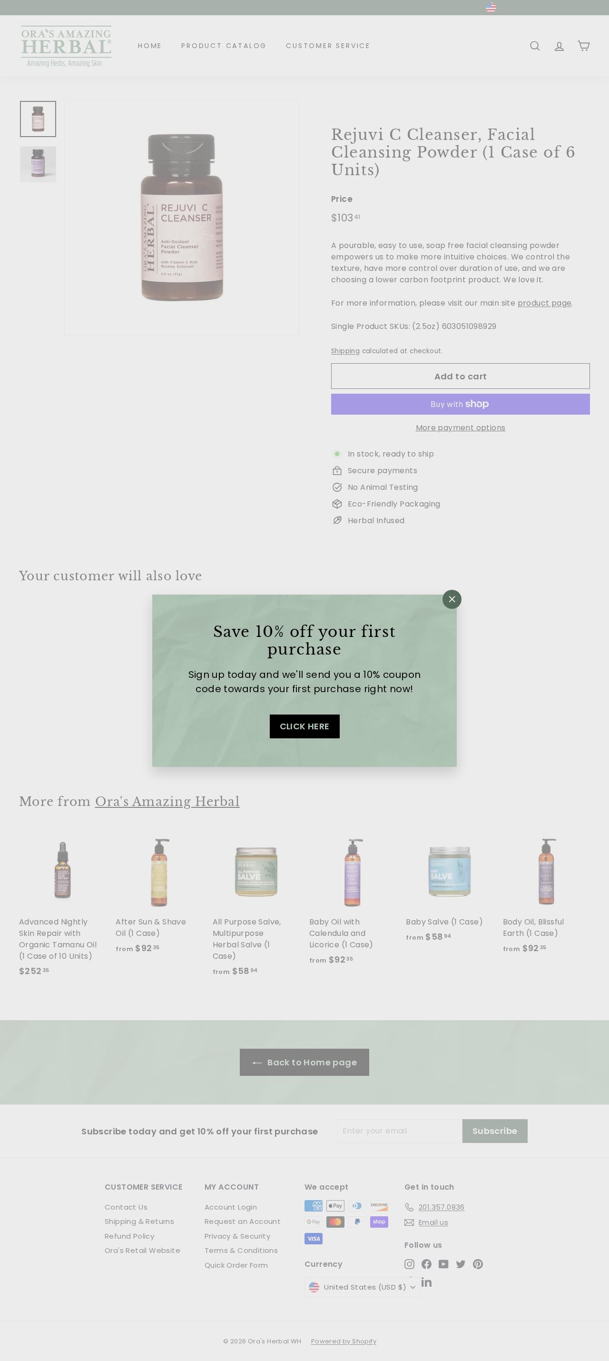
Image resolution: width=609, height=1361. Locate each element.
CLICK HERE (305, 726)
